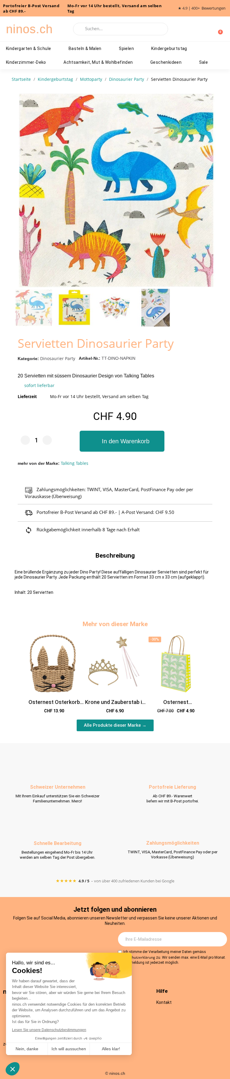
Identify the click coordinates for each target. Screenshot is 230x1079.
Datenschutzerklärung (136, 957)
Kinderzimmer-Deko (26, 62)
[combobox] (120, 29)
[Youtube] (65, 939)
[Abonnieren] (219, 939)
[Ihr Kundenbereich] (208, 29)
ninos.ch (29, 29)
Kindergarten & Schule (28, 48)
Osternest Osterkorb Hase (54, 705)
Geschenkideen (165, 62)
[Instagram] (32, 939)
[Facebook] (49, 939)
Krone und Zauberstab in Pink (115, 705)
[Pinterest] (82, 939)
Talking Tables (74, 463)
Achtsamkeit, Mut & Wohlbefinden (98, 62)
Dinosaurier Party (57, 358)
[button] (209, 190)
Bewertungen (214, 8)
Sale (203, 62)
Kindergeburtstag (169, 48)
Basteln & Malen (85, 48)
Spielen (126, 48)
